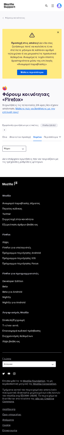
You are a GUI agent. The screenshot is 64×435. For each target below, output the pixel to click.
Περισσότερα (51, 137)
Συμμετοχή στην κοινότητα (17, 219)
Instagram (14, 373)
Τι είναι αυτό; (10, 325)
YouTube (9, 373)
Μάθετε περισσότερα (32, 72)
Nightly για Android (13, 302)
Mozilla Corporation (44, 383)
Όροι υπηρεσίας (11, 414)
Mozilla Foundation (34, 381)
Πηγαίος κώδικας (12, 208)
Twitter (6, 214)
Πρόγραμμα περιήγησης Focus (20, 263)
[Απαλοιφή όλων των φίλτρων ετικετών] (4, 130)
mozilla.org (8, 409)
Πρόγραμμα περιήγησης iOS (19, 258)
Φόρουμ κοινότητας (15, 18)
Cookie (6, 425)
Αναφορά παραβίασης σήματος (21, 203)
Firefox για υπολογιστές (16, 247)
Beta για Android (12, 291)
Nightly (6, 297)
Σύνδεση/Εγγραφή (13, 320)
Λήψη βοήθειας (11, 341)
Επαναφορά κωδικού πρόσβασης (21, 330)
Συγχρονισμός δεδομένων (17, 336)
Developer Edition (12, 281)
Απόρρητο (8, 419)
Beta (5, 286)
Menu (52, 5)
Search (46, 5)
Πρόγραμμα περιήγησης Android (21, 253)
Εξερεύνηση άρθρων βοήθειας (20, 224)
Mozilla (9, 184)
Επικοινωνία (9, 430)
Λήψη (5, 242)
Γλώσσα (6, 359)
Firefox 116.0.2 (49, 125)
